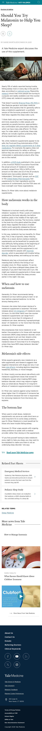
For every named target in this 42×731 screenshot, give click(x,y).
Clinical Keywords (13, 649)
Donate (8, 641)
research (5, 93)
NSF (36, 176)
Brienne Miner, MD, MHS (28, 103)
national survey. (24, 91)
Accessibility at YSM (11, 713)
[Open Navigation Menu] (3, 2)
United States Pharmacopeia (18, 179)
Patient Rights (9, 716)
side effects (10, 367)
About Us (9, 633)
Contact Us (10, 637)
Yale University (9, 685)
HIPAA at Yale (9, 719)
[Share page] (9, 33)
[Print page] (3, 33)
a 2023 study (16, 162)
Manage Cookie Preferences (14, 693)
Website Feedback (11, 689)
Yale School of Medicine (13, 681)
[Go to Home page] (11, 2)
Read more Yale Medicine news (20, 452)
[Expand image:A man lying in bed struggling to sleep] (40, 79)
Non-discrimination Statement (15, 722)
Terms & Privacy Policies (12, 710)
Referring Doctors (13, 645)
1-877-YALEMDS (24, 2)
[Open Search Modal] (39, 2)
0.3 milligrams (19, 311)
